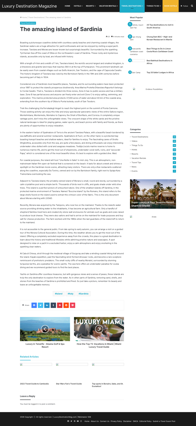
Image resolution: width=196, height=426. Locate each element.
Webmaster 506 (84, 417)
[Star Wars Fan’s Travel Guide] (72, 372)
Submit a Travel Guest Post (164, 421)
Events (134, 171)
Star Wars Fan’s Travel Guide (69, 384)
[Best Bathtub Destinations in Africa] (137, 64)
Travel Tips (136, 162)
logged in (35, 404)
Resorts (90, 6)
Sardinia (84, 293)
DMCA (135, 421)
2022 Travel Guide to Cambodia (34, 384)
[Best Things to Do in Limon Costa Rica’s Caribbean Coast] (137, 52)
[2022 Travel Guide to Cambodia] (36, 372)
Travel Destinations (131, 6)
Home (67, 6)
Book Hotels (170, 6)
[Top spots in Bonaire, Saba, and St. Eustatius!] (108, 372)
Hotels (77, 6)
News (134, 167)
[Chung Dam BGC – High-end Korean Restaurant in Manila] (137, 40)
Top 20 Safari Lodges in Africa (160, 72)
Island (59, 293)
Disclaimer (127, 421)
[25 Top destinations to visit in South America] (137, 29)
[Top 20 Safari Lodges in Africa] (137, 76)
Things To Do (153, 6)
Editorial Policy (145, 421)
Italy (71, 293)
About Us (95, 421)
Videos (134, 141)
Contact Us (104, 421)
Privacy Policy (116, 421)
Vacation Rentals (107, 6)
